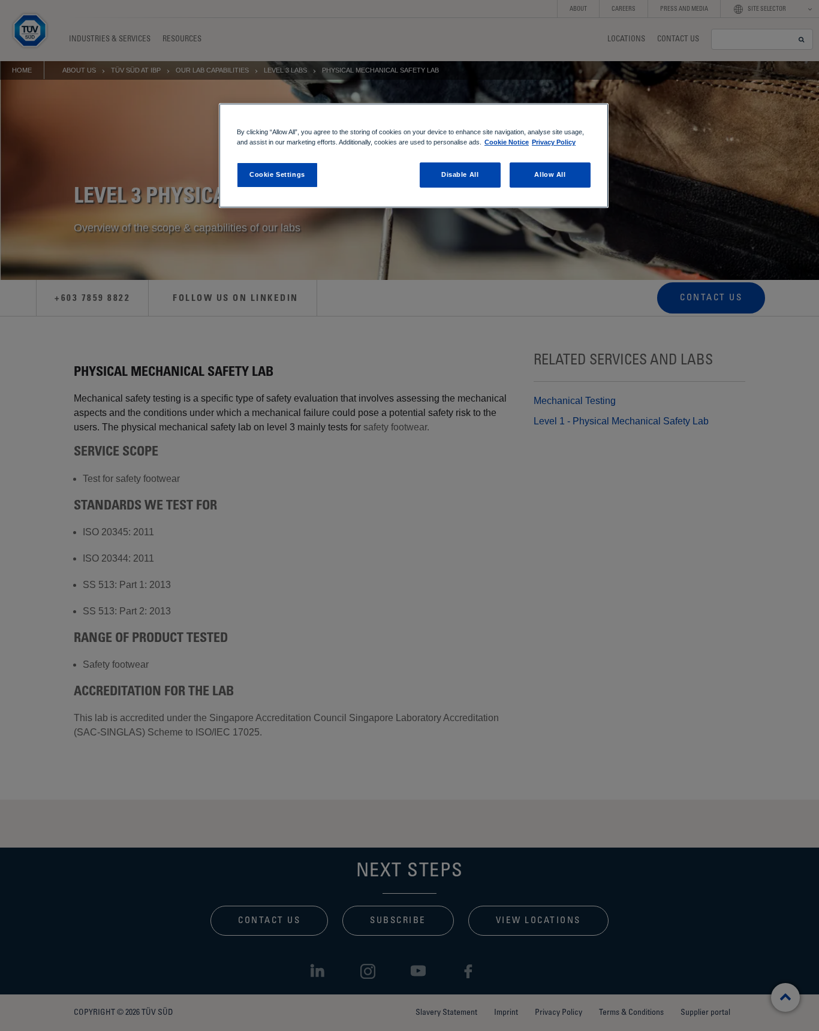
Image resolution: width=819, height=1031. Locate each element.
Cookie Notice (506, 142)
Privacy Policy (554, 142)
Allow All (549, 174)
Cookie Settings (277, 174)
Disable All (459, 174)
